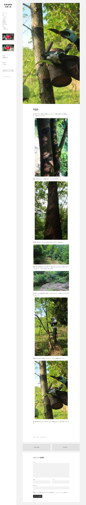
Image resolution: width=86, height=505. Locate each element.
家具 (4, 18)
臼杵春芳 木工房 (8, 76)
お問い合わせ (4, 24)
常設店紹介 (4, 22)
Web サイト (35, 485)
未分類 (5, 64)
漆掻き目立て (6, 28)
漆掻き (5, 27)
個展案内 (4, 21)
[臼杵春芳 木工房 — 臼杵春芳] (8, 5)
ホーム (3, 12)
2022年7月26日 (36, 437)
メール (53, 479)
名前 (34, 479)
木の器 (5, 16)
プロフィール (4, 13)
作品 (3, 15)
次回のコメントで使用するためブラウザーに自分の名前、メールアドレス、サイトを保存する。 (50, 492)
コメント (34, 462)
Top (83, 502)
